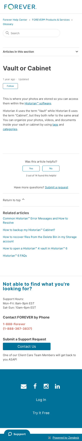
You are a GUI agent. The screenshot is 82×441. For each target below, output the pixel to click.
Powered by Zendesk (66, 437)
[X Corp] (11, 148)
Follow (10, 86)
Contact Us (27, 346)
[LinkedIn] (17, 148)
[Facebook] (6, 148)
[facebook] (35, 387)
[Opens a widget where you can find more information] (17, 434)
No (50, 168)
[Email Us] (24, 387)
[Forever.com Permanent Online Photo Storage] (20, 7)
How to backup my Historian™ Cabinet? (29, 230)
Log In (41, 400)
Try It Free (41, 413)
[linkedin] (58, 387)
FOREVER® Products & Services (51, 19)
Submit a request (56, 187)
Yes (31, 168)
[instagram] (46, 387)
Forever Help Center (15, 19)
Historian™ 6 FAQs (15, 255)
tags (55, 124)
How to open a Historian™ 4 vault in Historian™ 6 (35, 248)
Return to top (12, 200)
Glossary (8, 24)
